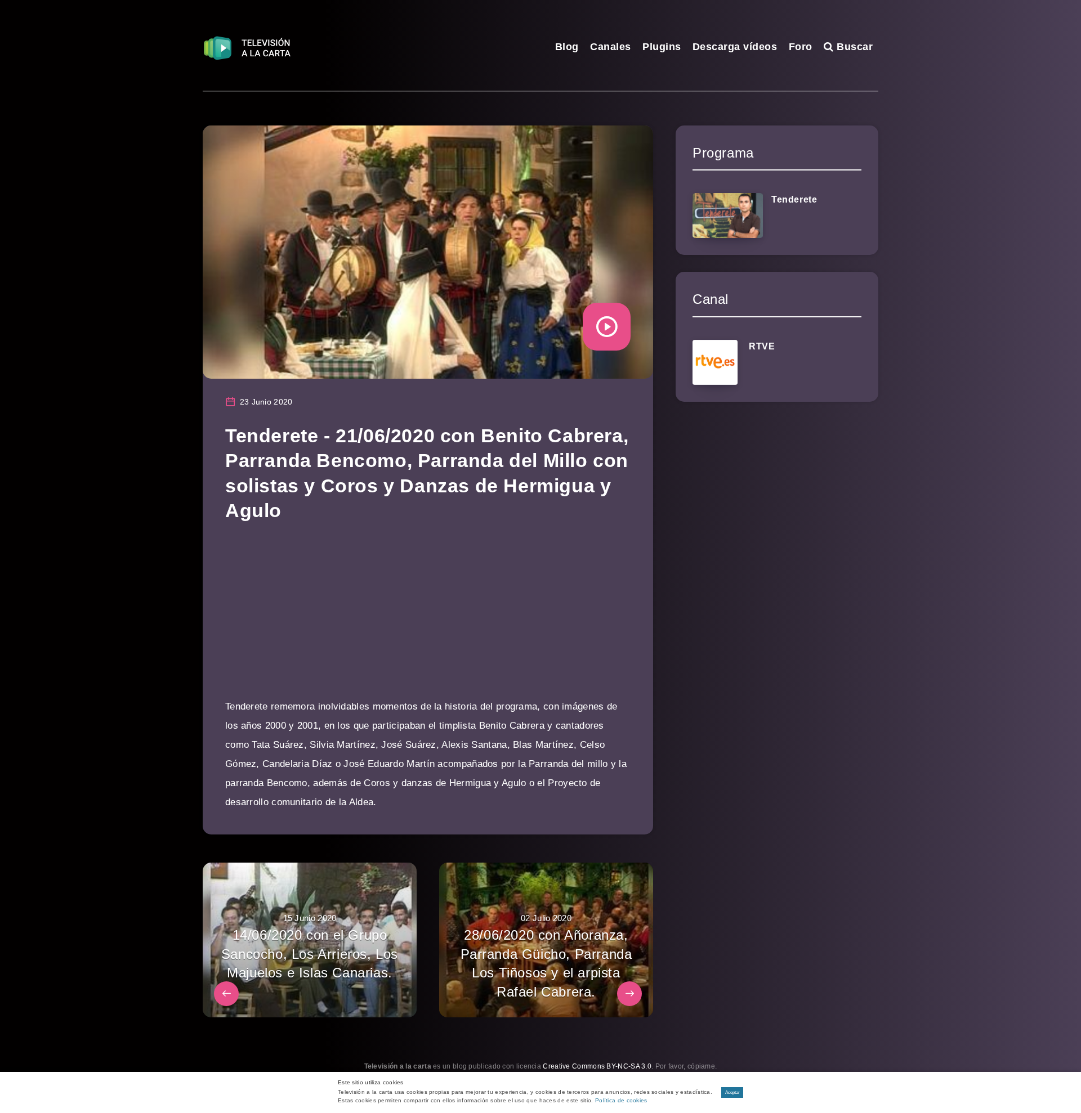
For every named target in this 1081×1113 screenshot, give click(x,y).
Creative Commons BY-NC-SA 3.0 (597, 1066)
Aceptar (732, 1092)
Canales (610, 46)
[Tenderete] (728, 215)
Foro (800, 46)
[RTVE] (715, 362)
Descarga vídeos (735, 46)
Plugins (661, 46)
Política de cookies (621, 1100)
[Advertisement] (428, 618)
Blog (567, 46)
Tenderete (794, 199)
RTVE (762, 346)
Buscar (853, 46)
